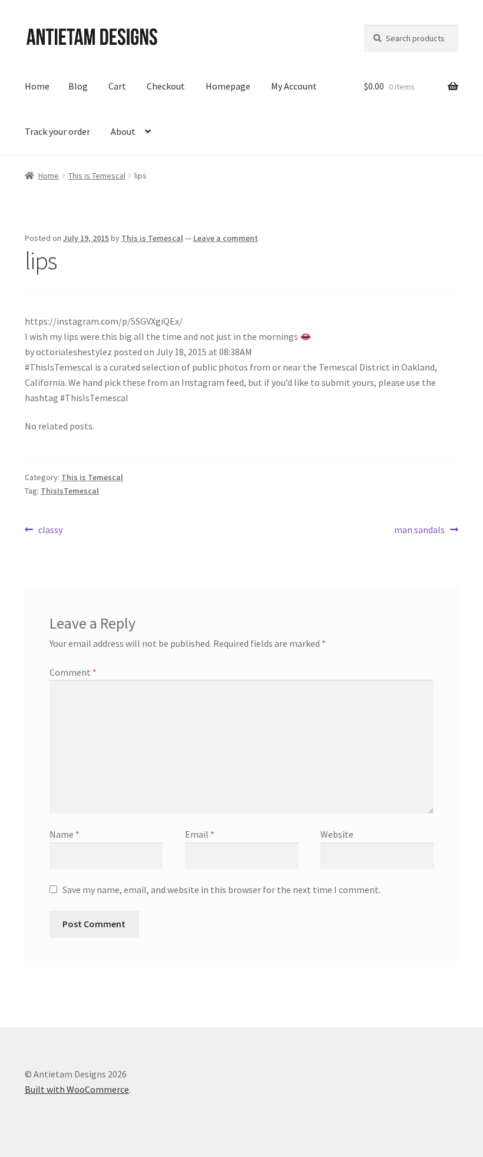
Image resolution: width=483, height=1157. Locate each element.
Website (336, 834)
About (123, 131)
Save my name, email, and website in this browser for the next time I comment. (221, 889)
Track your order (57, 131)
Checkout (166, 86)
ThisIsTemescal (70, 490)
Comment (73, 672)
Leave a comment (225, 238)
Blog (78, 86)
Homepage (228, 86)
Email (199, 834)
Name (64, 834)
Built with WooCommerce (77, 1089)
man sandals (419, 530)
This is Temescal (96, 175)
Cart (117, 86)
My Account (294, 86)
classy (50, 530)
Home (37, 86)
